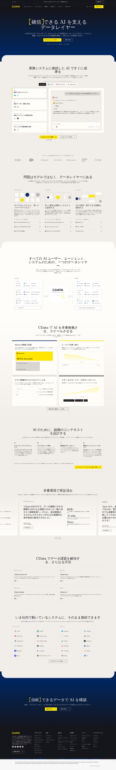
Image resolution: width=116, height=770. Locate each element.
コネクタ (60, 735)
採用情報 (72, 748)
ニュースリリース (73, 738)
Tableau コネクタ (38, 752)
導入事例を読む (27, 527)
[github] (20, 747)
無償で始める (49, 709)
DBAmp (48, 742)
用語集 (83, 746)
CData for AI (67, 6)
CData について (73, 735)
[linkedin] (13, 747)
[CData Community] (23, 747)
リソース (83, 742)
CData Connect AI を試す (51, 40)
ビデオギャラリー (85, 748)
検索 (91, 6)
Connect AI (48, 738)
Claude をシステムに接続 (47, 137)
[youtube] (18, 747)
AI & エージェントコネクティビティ (63, 742)
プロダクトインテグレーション (63, 738)
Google (95, 740)
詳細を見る (99, 1)
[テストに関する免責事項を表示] (36, 349)
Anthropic (96, 735)
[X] (15, 747)
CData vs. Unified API (62, 749)
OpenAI (95, 746)
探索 (15, 581)
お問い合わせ (98, 6)
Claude (43, 84)
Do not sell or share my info (95, 766)
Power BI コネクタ (38, 750)
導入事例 (83, 738)
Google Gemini (72, 84)
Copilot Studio (61, 84)
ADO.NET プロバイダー (39, 740)
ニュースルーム (73, 740)
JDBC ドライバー (38, 738)
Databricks (96, 738)
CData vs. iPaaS (61, 747)
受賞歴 (71, 742)
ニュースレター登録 (86, 744)
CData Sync (48, 735)
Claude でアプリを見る (66, 137)
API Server (36, 744)
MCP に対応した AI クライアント (30, 621)
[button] (56, 538)
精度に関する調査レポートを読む (57, 409)
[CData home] (17, 6)
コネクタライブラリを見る (56, 661)
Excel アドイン (37, 748)
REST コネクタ (37, 746)
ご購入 (87, 6)
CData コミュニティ (86, 735)
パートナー (60, 744)
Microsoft (96, 742)
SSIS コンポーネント (50, 740)
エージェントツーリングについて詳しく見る (87, 467)
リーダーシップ (73, 744)
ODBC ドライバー (38, 735)
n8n (94, 744)
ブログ (83, 740)
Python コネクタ (37, 742)
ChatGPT (52, 84)
